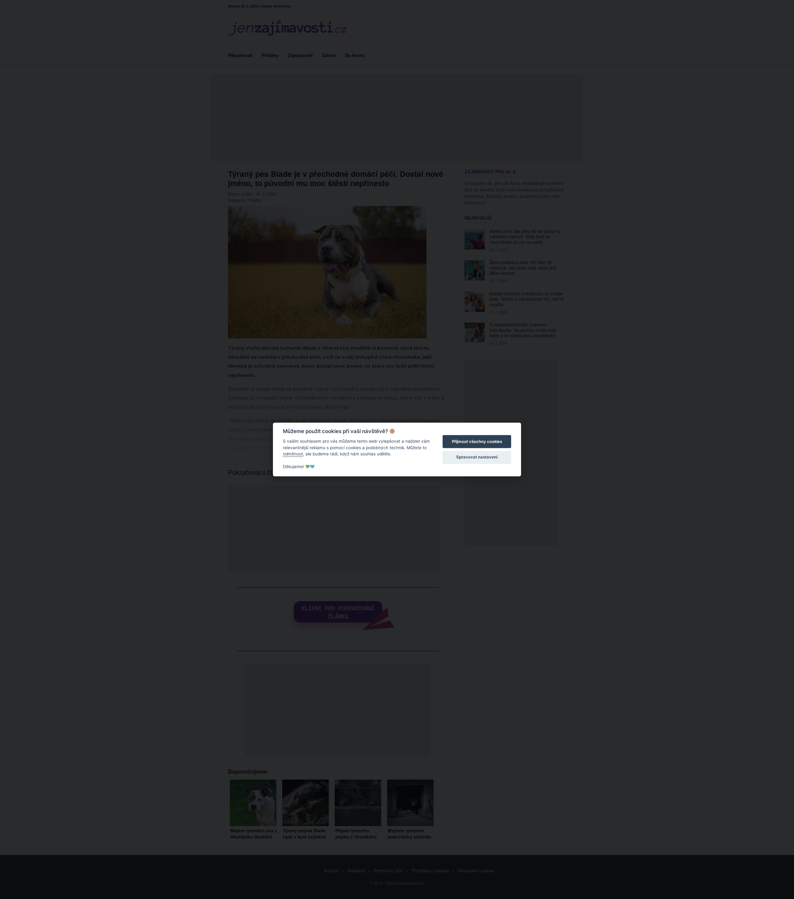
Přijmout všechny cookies (477, 441)
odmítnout (293, 453)
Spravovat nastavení (476, 456)
